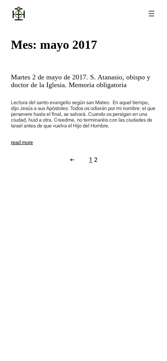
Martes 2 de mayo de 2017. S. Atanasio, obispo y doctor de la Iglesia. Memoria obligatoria (80, 81)
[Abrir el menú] (151, 13)
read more (22, 142)
